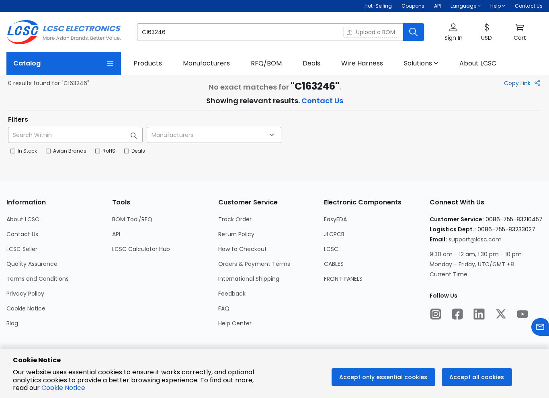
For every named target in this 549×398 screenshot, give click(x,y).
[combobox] (214, 135)
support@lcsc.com (475, 239)
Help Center (235, 323)
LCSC (331, 249)
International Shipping (248, 279)
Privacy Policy (25, 294)
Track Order (235, 219)
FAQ (223, 308)
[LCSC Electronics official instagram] (436, 315)
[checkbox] (13, 151)
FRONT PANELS (343, 279)
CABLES (334, 264)
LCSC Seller (21, 249)
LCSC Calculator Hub (141, 249)
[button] (280, 32)
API (437, 5)
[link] (147, 63)
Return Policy (236, 234)
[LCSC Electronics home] (63, 32)
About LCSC (22, 219)
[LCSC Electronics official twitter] (501, 315)
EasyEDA (335, 219)
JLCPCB (334, 234)
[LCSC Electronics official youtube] (522, 315)
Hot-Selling (378, 5)
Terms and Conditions (37, 279)
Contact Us (529, 5)
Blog (12, 323)
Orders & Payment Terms (254, 264)
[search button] (413, 32)
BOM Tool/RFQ (132, 219)
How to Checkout (242, 249)
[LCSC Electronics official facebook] (457, 315)
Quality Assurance (31, 264)
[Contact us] (540, 328)
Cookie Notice (25, 308)
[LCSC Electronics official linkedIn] (479, 315)
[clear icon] (335, 32)
